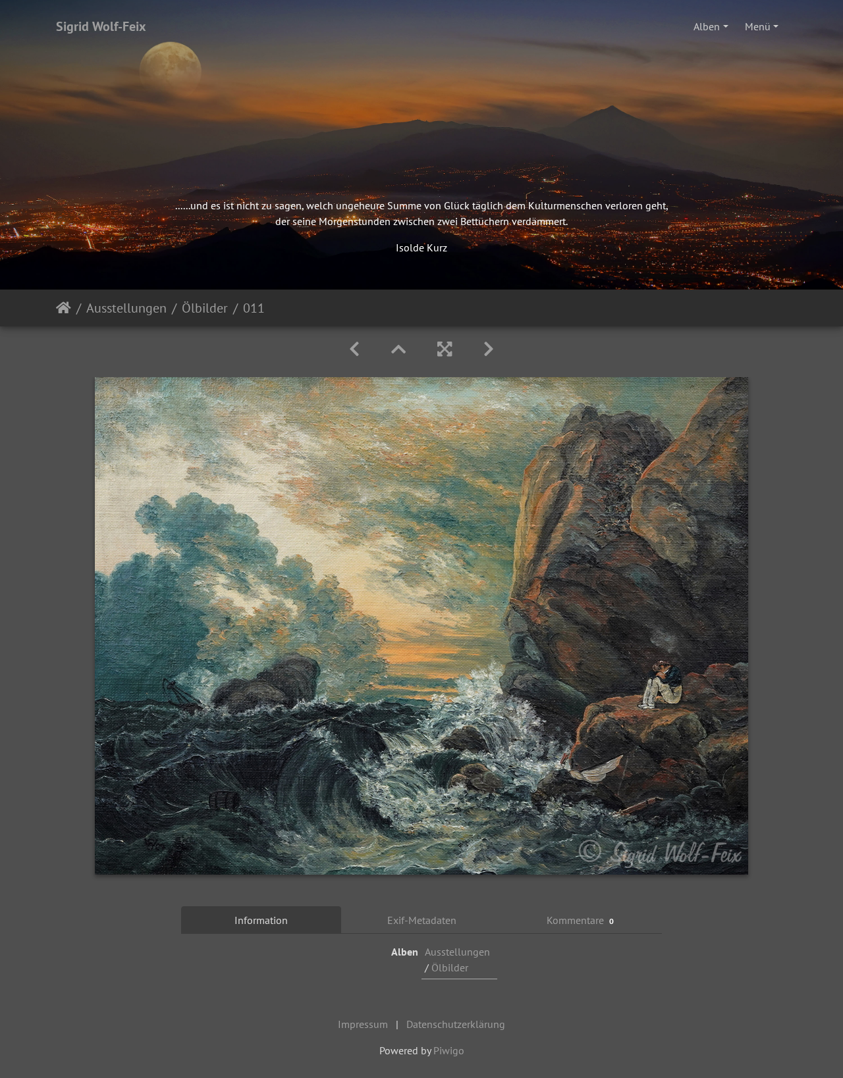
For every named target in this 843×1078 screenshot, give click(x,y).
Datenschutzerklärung (455, 1024)
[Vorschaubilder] (398, 349)
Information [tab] (261, 920)
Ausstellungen (126, 308)
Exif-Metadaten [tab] (421, 920)
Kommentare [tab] (580, 920)
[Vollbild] (445, 349)
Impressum (363, 1024)
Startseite (63, 308)
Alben (706, 26)
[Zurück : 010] (354, 349)
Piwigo (448, 1050)
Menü (758, 26)
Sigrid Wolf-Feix (101, 26)
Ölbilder (205, 308)
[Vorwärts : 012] (489, 349)
